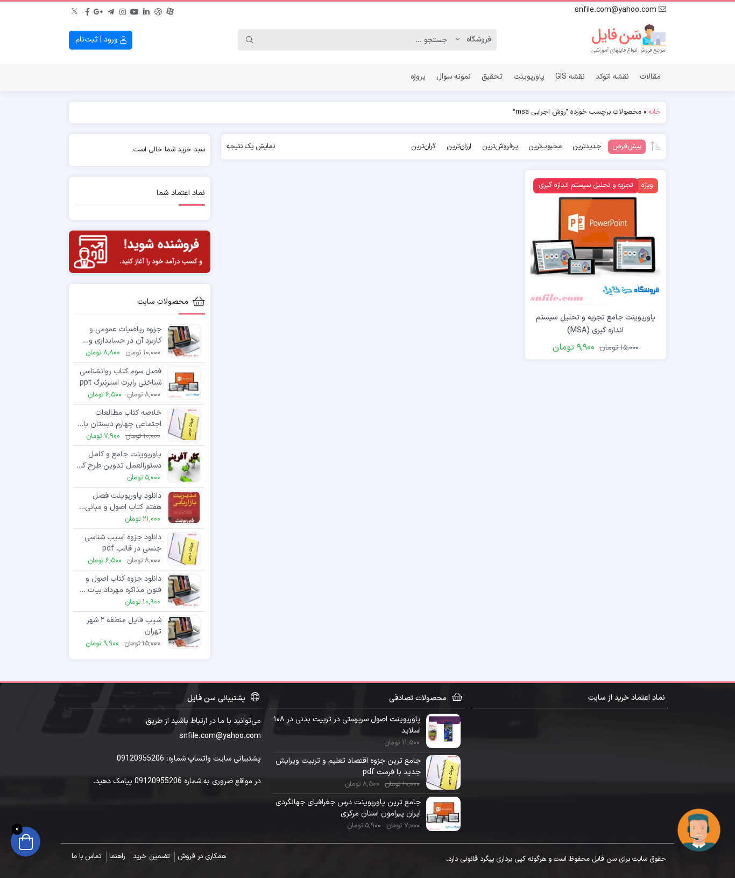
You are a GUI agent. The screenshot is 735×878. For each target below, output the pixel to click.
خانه (654, 112)
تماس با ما (86, 856)
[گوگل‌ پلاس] (99, 10)
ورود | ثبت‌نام (97, 39)
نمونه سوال (453, 76)
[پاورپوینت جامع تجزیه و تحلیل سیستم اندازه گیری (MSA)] (596, 240)
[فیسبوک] (87, 10)
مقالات (650, 76)
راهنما (117, 856)
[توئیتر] (75, 10)
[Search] (250, 40)
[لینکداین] (146, 10)
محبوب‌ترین (545, 146)
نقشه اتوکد (612, 76)
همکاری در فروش (202, 856)
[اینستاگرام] (122, 10)
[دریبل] (158, 10)
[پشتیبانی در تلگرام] (698, 829)
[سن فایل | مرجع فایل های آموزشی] (628, 40)
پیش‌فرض (626, 146)
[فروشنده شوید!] (139, 252)
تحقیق (492, 76)
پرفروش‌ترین (500, 146)
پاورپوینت (529, 76)
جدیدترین (587, 146)
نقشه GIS (570, 76)
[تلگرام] (111, 10)
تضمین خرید (151, 856)
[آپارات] (170, 10)
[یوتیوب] (134, 10)
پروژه (418, 76)
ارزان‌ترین (459, 146)
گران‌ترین (423, 146)
